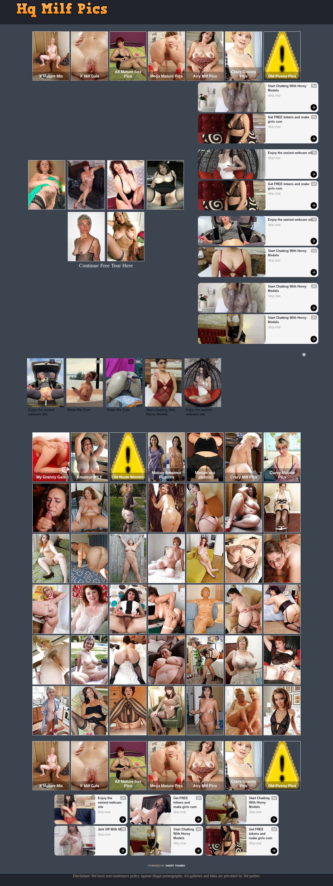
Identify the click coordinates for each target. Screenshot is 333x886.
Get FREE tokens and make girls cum (289, 119)
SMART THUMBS (175, 865)
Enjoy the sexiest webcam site (290, 153)
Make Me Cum (79, 410)
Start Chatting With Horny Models (287, 88)
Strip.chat (274, 95)
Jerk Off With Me (110, 829)
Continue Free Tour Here (106, 265)
